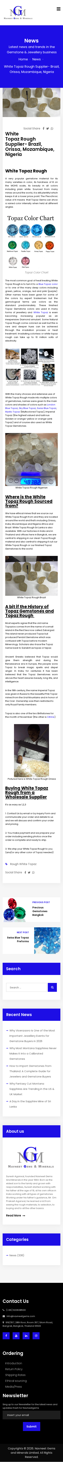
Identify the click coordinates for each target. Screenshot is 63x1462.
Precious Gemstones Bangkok (39, 911)
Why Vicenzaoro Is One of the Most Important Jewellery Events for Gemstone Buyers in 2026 (32, 1036)
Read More (14, 1215)
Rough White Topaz (23, 864)
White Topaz (40, 312)
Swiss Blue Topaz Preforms (18, 939)
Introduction (13, 1363)
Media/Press (13, 1387)
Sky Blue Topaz (27, 408)
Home (23, 59)
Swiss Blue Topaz (46, 408)
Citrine (50, 717)
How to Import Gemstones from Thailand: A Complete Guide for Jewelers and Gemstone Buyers (30, 1071)
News (36, 59)
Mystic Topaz (12, 411)
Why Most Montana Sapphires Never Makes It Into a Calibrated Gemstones (33, 1053)
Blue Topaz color (48, 284)
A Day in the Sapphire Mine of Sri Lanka (30, 1103)
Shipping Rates (15, 1375)
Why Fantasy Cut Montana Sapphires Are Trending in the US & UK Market (31, 1089)
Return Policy (14, 1369)
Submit (31, 1426)
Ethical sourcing (16, 1381)
